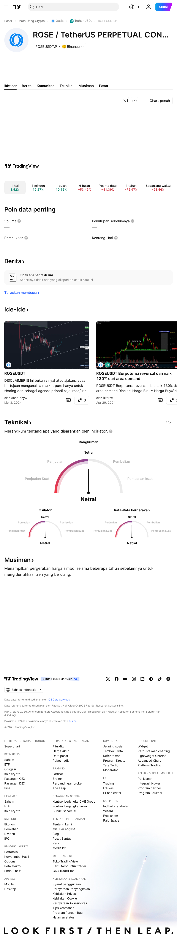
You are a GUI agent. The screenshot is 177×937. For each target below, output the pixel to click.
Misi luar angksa (64, 829)
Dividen (9, 834)
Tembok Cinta (113, 751)
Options (9, 861)
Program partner (149, 788)
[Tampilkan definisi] (19, 221)
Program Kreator (114, 760)
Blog (56, 834)
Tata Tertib (111, 765)
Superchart (12, 746)
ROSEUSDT (14, 373)
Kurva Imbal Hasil (16, 856)
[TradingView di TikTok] (160, 679)
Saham (9, 759)
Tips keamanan (63, 908)
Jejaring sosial (113, 746)
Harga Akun (61, 751)
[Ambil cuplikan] (125, 100)
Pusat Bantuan (63, 838)
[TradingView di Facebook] (117, 679)
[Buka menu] (6, 7)
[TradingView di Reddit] (168, 679)
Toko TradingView (65, 861)
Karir (56, 843)
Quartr (72, 721)
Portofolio (11, 852)
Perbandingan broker (68, 783)
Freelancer (110, 815)
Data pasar (60, 756)
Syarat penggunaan (67, 884)
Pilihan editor (112, 793)
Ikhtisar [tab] (10, 86)
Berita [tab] (27, 86)
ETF (7, 764)
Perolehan (11, 829)
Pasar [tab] (103, 86)
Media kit (59, 848)
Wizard (108, 811)
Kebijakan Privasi (64, 893)
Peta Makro (12, 866)
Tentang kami (62, 824)
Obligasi (10, 769)
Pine (7, 788)
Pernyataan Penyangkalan (71, 889)
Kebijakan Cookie (65, 898)
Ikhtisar (58, 774)
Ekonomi (10, 824)
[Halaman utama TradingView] (17, 7)
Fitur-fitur (59, 746)
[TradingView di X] (108, 679)
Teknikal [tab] (66, 86)
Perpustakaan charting (154, 751)
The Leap (59, 788)
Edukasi (108, 788)
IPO (6, 838)
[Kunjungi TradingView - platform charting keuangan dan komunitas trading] (21, 166)
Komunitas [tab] (45, 86)
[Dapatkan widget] (134, 100)
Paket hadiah (62, 760)
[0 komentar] (68, 400)
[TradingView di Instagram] (134, 679)
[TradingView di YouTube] (125, 679)
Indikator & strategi (116, 806)
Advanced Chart (149, 760)
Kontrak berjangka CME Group (74, 801)
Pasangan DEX (14, 783)
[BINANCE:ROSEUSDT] (8, 364)
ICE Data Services (59, 699)
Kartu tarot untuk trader (69, 866)
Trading (108, 783)
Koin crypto (12, 774)
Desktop (10, 889)
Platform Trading (149, 765)
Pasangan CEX (14, 778)
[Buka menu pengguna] (148, 7)
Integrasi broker (149, 783)
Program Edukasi (150, 793)
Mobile (9, 884)
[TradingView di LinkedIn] (142, 679)
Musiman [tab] (86, 86)
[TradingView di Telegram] (151, 679)
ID (137, 7)
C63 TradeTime (63, 871)
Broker (57, 778)
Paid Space (111, 820)
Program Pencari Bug (68, 912)
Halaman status (63, 917)
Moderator (110, 770)
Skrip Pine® (12, 871)
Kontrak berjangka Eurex (70, 806)
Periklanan (145, 778)
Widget (143, 746)
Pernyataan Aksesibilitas (70, 903)
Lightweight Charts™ (152, 756)
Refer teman (111, 756)
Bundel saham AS (65, 811)
